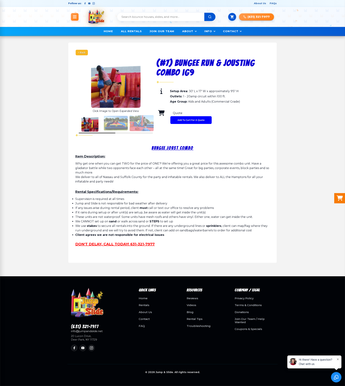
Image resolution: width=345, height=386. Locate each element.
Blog (190, 312)
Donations (242, 312)
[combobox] (160, 17)
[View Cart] (232, 17)
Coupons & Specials (248, 329)
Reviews (192, 298)
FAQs (273, 3)
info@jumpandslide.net (87, 331)
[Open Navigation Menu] (75, 17)
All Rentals (131, 31)
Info (208, 31)
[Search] (209, 17)
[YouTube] (89, 3)
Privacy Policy (244, 298)
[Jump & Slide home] (100, 305)
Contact (230, 31)
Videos (191, 305)
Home (108, 31)
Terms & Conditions (248, 305)
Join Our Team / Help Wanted (250, 320)
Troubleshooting (199, 326)
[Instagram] (93, 3)
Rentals (144, 305)
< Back (81, 52)
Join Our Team (162, 31)
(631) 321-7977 (84, 326)
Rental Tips (195, 319)
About (187, 31)
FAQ (142, 326)
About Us (260, 3)
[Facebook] (85, 3)
